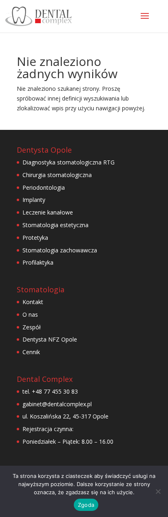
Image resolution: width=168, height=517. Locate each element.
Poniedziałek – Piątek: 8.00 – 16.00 (67, 441)
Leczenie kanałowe (47, 212)
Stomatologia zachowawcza (59, 250)
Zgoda (86, 505)
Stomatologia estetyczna (55, 225)
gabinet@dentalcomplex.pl (57, 404)
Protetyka (35, 237)
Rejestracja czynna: (47, 429)
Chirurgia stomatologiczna (57, 175)
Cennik (31, 352)
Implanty (33, 200)
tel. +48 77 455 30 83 (50, 391)
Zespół (31, 327)
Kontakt (32, 302)
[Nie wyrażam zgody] (158, 491)
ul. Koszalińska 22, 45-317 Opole (65, 416)
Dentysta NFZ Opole (49, 339)
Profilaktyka (37, 262)
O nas (30, 314)
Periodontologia (43, 187)
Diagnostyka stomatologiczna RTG (68, 162)
